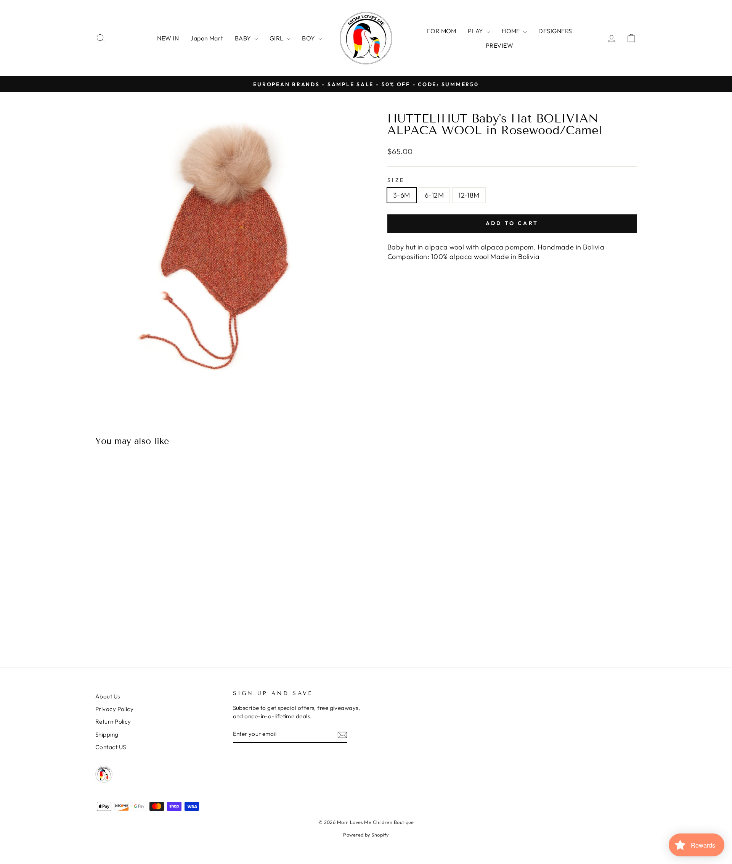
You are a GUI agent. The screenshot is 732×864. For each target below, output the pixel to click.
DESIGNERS (555, 31)
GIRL (277, 38)
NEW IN (168, 38)
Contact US (110, 747)
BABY (243, 38)
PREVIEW (499, 45)
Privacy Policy (114, 709)
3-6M (401, 195)
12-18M (469, 195)
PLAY (476, 31)
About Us (107, 696)
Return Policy (113, 721)
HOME (511, 31)
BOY (309, 38)
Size (396, 180)
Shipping (107, 734)
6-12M (434, 195)
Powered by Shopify (365, 835)
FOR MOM (441, 31)
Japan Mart (206, 38)
